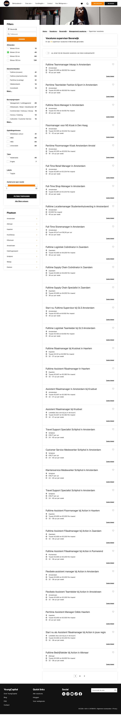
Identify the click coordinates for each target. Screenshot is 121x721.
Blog (5, 697)
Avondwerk (14, 88)
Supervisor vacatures (96, 31)
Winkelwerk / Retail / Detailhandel (22, 107)
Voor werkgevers (39, 701)
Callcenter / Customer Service (20, 119)
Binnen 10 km (14, 48)
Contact (49, 3)
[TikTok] (76, 694)
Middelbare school (16, 134)
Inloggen (111, 3)
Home (45, 31)
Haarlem (10, 229)
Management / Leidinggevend (20, 103)
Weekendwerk (15, 84)
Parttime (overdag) (17, 80)
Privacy (115, 708)
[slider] (6, 185)
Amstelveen (11, 245)
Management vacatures (77, 31)
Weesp (9, 262)
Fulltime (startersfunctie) (18, 76)
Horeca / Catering (16, 115)
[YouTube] (72, 694)
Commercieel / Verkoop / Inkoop (21, 111)
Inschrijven (98, 3)
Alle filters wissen (21, 201)
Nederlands (14, 158)
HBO (11, 142)
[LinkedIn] (64, 694)
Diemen (9, 267)
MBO (12, 138)
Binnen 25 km (15, 52)
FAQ (5, 701)
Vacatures (53, 31)
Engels (12, 161)
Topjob (12, 173)
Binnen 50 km (15, 56)
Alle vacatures (38, 694)
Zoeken (22, 39)
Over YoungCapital (10, 694)
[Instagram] (68, 694)
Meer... (9, 91)
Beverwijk (63, 31)
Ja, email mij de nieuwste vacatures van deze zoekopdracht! (72, 53)
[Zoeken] (87, 3)
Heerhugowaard (12, 251)
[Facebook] (81, 694)
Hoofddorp (11, 235)
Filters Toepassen (22, 196)
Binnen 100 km (15, 60)
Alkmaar (10, 224)
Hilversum (10, 240)
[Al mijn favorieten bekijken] (82, 3)
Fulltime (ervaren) (16, 72)
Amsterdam (11, 218)
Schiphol (10, 256)
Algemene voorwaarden (104, 708)
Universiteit (14, 146)
